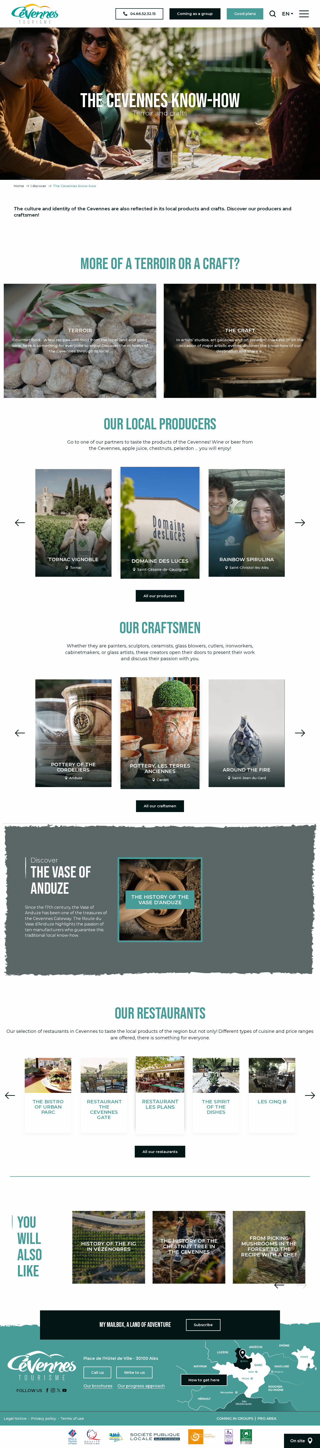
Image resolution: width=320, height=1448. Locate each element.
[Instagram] (53, 1391)
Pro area (267, 1418)
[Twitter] (58, 1391)
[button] (273, 13)
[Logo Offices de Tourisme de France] (72, 1436)
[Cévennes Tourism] (34, 14)
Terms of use (72, 1418)
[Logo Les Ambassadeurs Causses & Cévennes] (229, 1436)
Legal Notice (15, 1418)
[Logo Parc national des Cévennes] (202, 1436)
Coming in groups (234, 1418)
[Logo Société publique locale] (155, 1437)
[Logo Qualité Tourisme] (92, 1436)
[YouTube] (64, 1391)
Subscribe (203, 1325)
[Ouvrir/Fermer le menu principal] (304, 13)
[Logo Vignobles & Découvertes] (246, 1436)
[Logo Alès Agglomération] (116, 1437)
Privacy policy (43, 1418)
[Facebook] (47, 1391)
